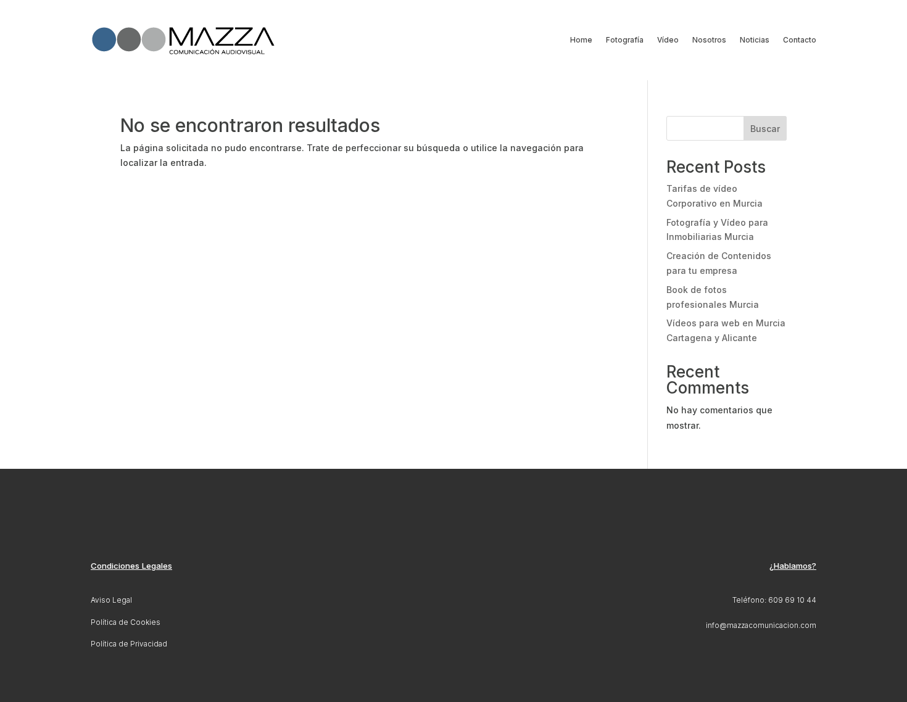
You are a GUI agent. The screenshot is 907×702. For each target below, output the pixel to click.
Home (581, 40)
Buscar (765, 128)
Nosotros (709, 40)
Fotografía (625, 40)
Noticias (754, 40)
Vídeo (668, 40)
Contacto (799, 40)
